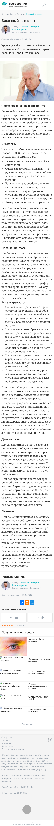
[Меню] (49, 6)
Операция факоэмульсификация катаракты (38, 686)
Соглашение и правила (13, 749)
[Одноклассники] (27, 602)
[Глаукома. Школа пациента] (13, 647)
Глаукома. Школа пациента (36, 640)
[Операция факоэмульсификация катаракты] (13, 686)
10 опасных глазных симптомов (37, 711)
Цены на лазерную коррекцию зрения (36, 673)
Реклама (6, 740)
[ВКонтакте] (22, 602)
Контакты (6, 743)
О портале (7, 737)
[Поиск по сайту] (44, 5)
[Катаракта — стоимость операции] (13, 659)
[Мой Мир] (32, 602)
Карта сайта (7, 746)
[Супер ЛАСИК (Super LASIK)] (13, 697)
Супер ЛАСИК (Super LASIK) (38, 698)
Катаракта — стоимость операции (39, 660)
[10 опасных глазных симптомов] (13, 710)
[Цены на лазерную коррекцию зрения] (13, 672)
